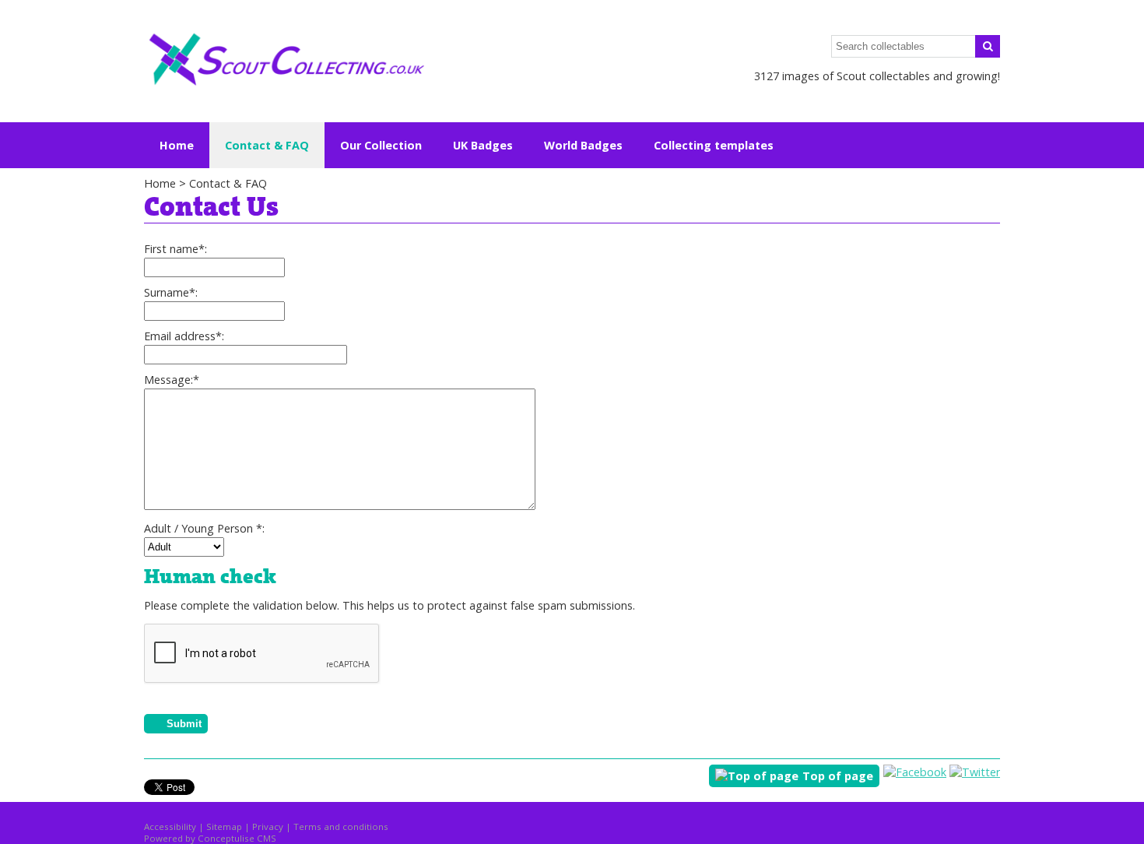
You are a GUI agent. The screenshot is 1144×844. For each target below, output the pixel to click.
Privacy (267, 826)
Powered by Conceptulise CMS (210, 838)
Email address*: (184, 336)
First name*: (175, 248)
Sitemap (224, 826)
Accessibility (170, 826)
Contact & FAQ (228, 183)
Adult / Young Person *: (204, 528)
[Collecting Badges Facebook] (914, 772)
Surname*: (171, 292)
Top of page (837, 775)
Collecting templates (714, 145)
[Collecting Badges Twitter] (974, 772)
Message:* (171, 379)
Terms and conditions (340, 826)
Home (177, 145)
